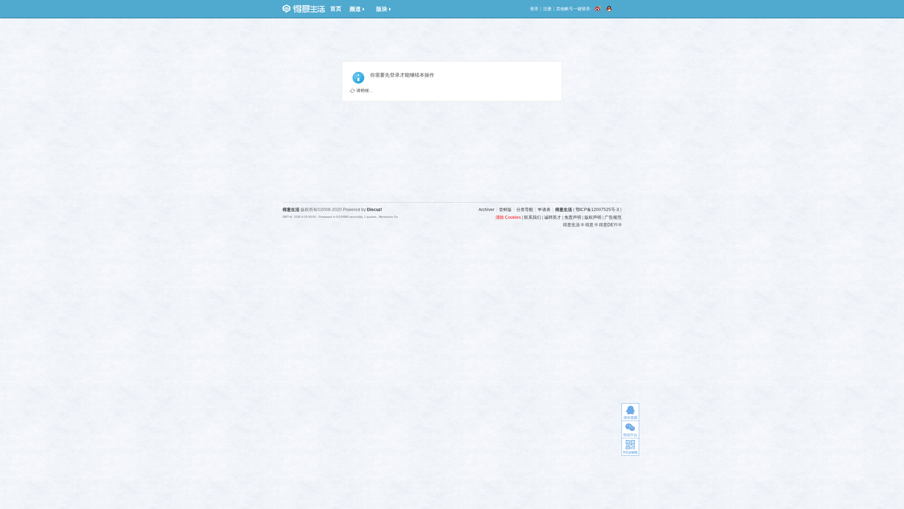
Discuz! (374, 209)
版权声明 (592, 217)
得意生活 (563, 209)
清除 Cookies (508, 217)
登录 (534, 8)
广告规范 (613, 217)
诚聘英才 (552, 217)
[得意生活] (303, 9)
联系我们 (532, 217)
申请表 (544, 209)
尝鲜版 (505, 209)
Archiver (486, 209)
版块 (381, 9)
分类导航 (524, 209)
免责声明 (572, 217)
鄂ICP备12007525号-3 (597, 209)
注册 (547, 8)
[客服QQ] (630, 412)
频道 (355, 9)
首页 (335, 9)
